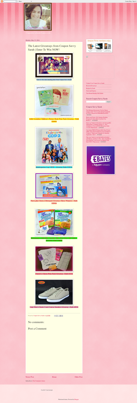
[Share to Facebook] (60, 316)
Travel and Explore (91, 91)
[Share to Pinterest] (62, 316)
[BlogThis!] (57, 316)
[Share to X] (59, 316)
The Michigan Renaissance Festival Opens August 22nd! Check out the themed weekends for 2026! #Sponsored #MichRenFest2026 (98, 111)
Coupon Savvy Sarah (39, 315)
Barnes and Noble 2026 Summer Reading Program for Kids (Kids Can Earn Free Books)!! (97, 118)
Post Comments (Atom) (39, 381)
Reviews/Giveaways (91, 86)
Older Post (78, 377)
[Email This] (55, 316)
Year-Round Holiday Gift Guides (94, 93)
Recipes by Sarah (90, 88)
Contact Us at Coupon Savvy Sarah (95, 83)
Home (54, 377)
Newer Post (30, 377)
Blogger (76, 399)
